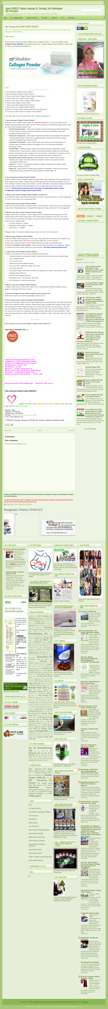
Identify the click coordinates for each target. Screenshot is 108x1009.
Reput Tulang (39, 715)
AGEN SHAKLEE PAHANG (36, 833)
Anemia (48, 618)
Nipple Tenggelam (39, 697)
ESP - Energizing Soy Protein (40, 781)
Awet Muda (38, 624)
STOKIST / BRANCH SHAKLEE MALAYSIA (40, 857)
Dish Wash (49, 778)
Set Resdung (44, 758)
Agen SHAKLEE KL (34, 826)
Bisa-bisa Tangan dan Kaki (41, 630)
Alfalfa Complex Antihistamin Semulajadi (93, 750)
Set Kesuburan (42, 755)
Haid (41, 647)
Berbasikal (48, 626)
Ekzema (36, 642)
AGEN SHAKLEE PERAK (35, 850)
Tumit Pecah (32, 735)
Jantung (39, 649)
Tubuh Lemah (47, 733)
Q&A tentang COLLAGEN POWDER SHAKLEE (22, 27)
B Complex (48, 771)
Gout (35, 645)
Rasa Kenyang (33, 714)
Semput (41, 721)
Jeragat (48, 649)
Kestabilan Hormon (34, 668)
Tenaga (39, 730)
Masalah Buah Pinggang (46, 683)
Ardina (81, 259)
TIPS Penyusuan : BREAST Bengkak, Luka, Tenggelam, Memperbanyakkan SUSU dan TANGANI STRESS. (94, 300)
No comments (18, 31)
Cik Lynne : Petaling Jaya (88, 611)
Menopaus (42, 693)
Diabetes (45, 640)
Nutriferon (49, 788)
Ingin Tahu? (72, 18)
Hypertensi (47, 647)
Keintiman (44, 663)
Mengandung (49, 691)
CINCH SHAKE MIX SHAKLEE (94, 710)
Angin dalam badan (34, 620)
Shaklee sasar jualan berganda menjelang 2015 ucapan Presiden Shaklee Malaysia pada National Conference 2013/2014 (91, 843)
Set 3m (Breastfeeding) (40, 747)
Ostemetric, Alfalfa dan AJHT (94, 894)
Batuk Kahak (39, 626)
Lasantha (49, 1006)
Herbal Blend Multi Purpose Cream (40, 784)
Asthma (38, 622)
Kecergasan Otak (34, 659)
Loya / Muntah (44, 680)
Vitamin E (46, 793)
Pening (44, 702)
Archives (99, 216)
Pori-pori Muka (39, 708)
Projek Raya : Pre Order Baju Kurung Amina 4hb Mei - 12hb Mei (19, 553)
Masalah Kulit (34, 29)
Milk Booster (43, 695)
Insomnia (31, 649)
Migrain (33, 695)
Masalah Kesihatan (32, 18)
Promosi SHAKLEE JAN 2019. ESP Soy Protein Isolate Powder (94, 382)
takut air (83, 774)
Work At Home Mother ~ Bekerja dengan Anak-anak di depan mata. (94, 354)
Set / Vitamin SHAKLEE (17, 18)
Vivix (50, 793)
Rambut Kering (54, 29)
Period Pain (36, 704)
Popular (80, 216)
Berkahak (31, 628)
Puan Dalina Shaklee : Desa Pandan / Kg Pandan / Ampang (90, 631)
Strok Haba (37, 725)
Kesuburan (45, 668)
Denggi (30, 640)
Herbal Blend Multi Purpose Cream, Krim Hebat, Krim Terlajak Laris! (95, 871)
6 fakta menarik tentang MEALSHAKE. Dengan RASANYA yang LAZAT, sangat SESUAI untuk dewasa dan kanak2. (94, 270)
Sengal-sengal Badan (35, 723)
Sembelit (32, 721)
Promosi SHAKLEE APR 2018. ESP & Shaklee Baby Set (94, 395)
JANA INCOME (33, 819)
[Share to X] (10, 425)
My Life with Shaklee (95, 613)
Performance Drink (44, 790)
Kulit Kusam (44, 672)
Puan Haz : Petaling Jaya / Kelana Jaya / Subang (89, 746)
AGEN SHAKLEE (33, 823)
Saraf (37, 719)
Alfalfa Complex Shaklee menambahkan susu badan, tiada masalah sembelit (95, 918)
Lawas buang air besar (37, 678)
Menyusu (49, 693)
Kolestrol (32, 670)
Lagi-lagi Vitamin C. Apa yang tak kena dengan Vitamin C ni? (94, 807)
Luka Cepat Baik (39, 681)
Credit (7, 87)
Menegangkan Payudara (36, 692)
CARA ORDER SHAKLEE (35, 853)
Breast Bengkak (33, 631)
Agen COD (55, 18)
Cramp (44, 636)
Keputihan (47, 666)
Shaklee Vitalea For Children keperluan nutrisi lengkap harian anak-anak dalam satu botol (90, 734)
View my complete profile (86, 262)
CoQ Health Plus (37, 775)
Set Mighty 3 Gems (41, 756)
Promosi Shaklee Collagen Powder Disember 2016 (94, 686)
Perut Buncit (40, 706)
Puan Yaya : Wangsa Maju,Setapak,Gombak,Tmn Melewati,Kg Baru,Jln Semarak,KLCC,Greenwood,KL (90, 659)
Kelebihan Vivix (93, 980)
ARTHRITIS (31, 616)
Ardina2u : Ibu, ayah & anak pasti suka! (24, 415)
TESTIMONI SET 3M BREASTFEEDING (40, 812)
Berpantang (48, 628)
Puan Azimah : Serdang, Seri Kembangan (89, 938)
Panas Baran (44, 699)
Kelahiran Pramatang (38, 664)
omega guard (35, 795)
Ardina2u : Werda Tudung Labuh (15, 549)
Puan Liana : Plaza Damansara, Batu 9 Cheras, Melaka (90, 682)
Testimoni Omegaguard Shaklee (90, 787)
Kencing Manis (36, 666)
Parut (50, 699)
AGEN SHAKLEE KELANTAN (37, 837)
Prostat (48, 708)
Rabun (43, 710)
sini (27, 329)
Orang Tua (31, 699)
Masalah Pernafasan (43, 690)
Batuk (31, 625)
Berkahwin (38, 628)
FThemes (34, 1006)
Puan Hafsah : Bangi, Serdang (90, 913)
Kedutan (47, 659)
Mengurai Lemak (34, 693)
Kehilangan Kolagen (34, 663)
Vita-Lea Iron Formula (45, 792)
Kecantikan (42, 656)
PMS (37, 699)
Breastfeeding (35, 633)
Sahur (34, 717)
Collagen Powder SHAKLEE (22, 29)
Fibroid (44, 642)
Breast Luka (45, 631)
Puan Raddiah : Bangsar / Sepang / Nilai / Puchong (91, 891)
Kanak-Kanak (33, 653)
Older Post (71, 430)
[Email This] (6, 425)
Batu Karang (47, 623)
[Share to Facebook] (12, 425)
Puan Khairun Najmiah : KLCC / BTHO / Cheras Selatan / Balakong (90, 783)
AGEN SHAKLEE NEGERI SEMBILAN (39, 830)
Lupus (48, 681)
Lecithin (50, 785)
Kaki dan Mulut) (46, 651)
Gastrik (50, 642)
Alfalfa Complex (39, 771)
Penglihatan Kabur (43, 29)
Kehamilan (43, 661)
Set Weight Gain (41, 760)
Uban (40, 735)
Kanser (44, 653)
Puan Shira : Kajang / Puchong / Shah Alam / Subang (90, 977)
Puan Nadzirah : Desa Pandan (90, 962)
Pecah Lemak (34, 701)
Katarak (45, 654)
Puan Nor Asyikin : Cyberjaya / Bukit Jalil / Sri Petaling (90, 802)
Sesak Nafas (47, 723)
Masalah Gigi (35, 685)
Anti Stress (45, 620)
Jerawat (31, 651)
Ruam (46, 715)
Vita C (33, 792)
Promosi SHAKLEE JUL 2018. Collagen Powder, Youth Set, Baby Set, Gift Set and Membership (95, 637)
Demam (46, 638)
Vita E (37, 791)
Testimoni (45, 18)
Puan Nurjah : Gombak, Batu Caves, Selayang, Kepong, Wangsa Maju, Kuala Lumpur (89, 771)
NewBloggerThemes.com (75, 1006)
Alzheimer (40, 618)
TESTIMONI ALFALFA (35, 808)
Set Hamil (44, 753)
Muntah (31, 697)
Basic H (31, 773)
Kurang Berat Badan (43, 674)
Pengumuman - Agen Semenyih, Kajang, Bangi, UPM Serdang (15, 576)
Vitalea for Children (36, 793)
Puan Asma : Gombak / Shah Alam (89, 729)
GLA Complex (42, 783)
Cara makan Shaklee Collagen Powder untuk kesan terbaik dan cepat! (94, 284)
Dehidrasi (37, 638)
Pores (31, 708)
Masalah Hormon (46, 685)
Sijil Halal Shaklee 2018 (92, 367)
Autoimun (31, 623)
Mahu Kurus (33, 683)
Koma (40, 670)
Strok (30, 725)
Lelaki (36, 680)
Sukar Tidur (46, 725)
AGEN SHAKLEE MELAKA (36, 860)
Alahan (31, 618)
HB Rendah (43, 645)
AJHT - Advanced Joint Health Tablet (40, 770)
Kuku (45, 670)
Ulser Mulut (47, 735)
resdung (39, 737)
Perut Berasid (32, 706)
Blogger (94, 429)
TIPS (63, 18)
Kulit (51, 670)
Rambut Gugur (35, 712)
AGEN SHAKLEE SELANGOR (37, 841)
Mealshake (34, 787)
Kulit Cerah (34, 672)
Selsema (46, 719)
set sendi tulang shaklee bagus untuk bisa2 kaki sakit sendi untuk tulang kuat (95, 943)
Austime (48, 622)
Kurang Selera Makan (44, 676)
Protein (31, 710)
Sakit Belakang (63, 29)
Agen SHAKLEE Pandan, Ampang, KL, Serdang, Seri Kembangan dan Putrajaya (33, 9)
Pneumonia (49, 706)
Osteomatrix (33, 790)
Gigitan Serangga (36, 644)
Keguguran (31, 661)
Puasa (37, 710)
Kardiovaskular (37, 654)
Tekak (30, 727)
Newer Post (8, 430)
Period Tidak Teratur (46, 704)
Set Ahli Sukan (39, 751)
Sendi (48, 721)
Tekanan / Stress (39, 727)
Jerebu (37, 651)
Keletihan (49, 665)
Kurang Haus (32, 676)
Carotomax (37, 773)
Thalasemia (38, 733)
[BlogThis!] (8, 425)
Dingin (30, 642)
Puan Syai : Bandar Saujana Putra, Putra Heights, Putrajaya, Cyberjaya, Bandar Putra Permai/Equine (90, 865)
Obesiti (48, 697)
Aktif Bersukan (43, 616)
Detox (37, 640)
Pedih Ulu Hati (45, 701)
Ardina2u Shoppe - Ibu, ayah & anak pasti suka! (15, 573)
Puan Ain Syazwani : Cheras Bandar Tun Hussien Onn (89, 707)
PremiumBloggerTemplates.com (60, 1006)
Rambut (50, 710)
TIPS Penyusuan (33, 816)
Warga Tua (32, 737)
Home (5, 18)
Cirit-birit (37, 636)
